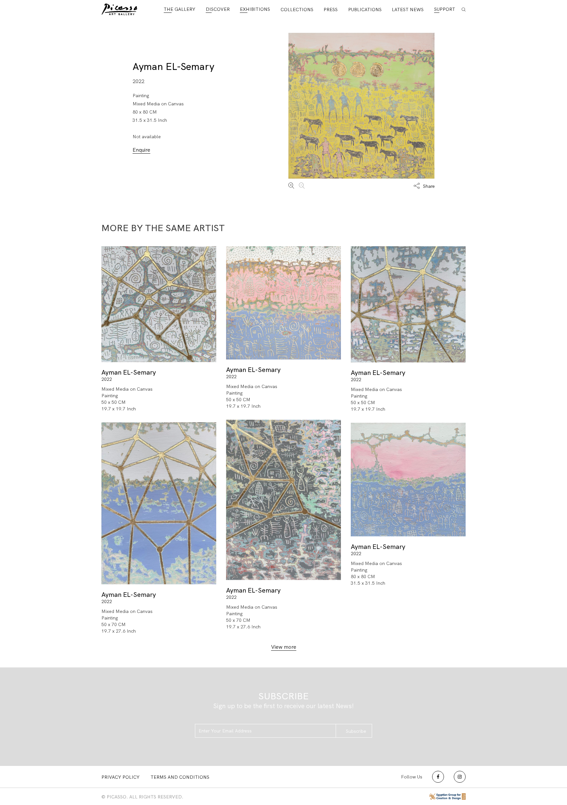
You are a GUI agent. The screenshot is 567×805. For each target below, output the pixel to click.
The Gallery (179, 9)
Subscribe (356, 731)
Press (331, 9)
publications (365, 9)
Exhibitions (255, 9)
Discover (218, 9)
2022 (106, 379)
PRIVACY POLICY (120, 777)
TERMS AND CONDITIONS (180, 777)
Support (444, 9)
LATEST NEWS (408, 9)
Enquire (141, 149)
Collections (297, 9)
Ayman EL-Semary (173, 66)
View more (283, 646)
